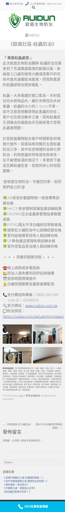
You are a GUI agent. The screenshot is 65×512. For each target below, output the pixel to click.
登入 (19, 440)
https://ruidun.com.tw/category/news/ (33, 316)
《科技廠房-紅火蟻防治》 (17, 424)
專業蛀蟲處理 (33, 395)
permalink (8, 399)
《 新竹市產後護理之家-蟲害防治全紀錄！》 (26, 481)
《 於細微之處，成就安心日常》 (19, 488)
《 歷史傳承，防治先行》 (16, 484)
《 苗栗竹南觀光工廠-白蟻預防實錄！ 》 (23, 477)
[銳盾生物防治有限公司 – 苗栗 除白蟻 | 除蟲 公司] (32, 29)
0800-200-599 (54, 3)
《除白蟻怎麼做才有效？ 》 (17, 491)
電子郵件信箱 (16, 3)
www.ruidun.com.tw (41, 305)
